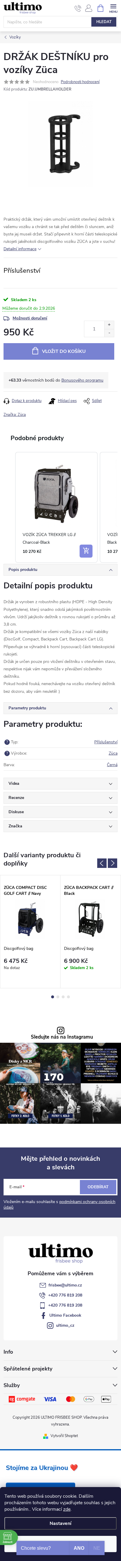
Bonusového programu (82, 380)
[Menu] (113, 8)
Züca (113, 753)
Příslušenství (105, 742)
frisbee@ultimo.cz (65, 1285)
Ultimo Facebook (65, 1315)
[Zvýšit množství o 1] (109, 325)
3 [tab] (63, 996)
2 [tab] (57, 996)
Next (112, 863)
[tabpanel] (30, 931)
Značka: (15, 414)
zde (66, 1509)
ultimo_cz (65, 1325)
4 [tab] (68, 996)
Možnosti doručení (30, 318)
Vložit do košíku (64, 351)
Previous (102, 863)
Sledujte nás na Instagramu (62, 1037)
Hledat (104, 22)
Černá (112, 765)
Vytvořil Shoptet (64, 1436)
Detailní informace (20, 249)
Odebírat (98, 1187)
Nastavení (60, 1523)
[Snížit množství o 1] (109, 333)
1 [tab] (52, 996)
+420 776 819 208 (65, 1295)
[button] (9, 507)
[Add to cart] (86, 551)
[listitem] (56, 507)
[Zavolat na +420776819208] (78, 8)
